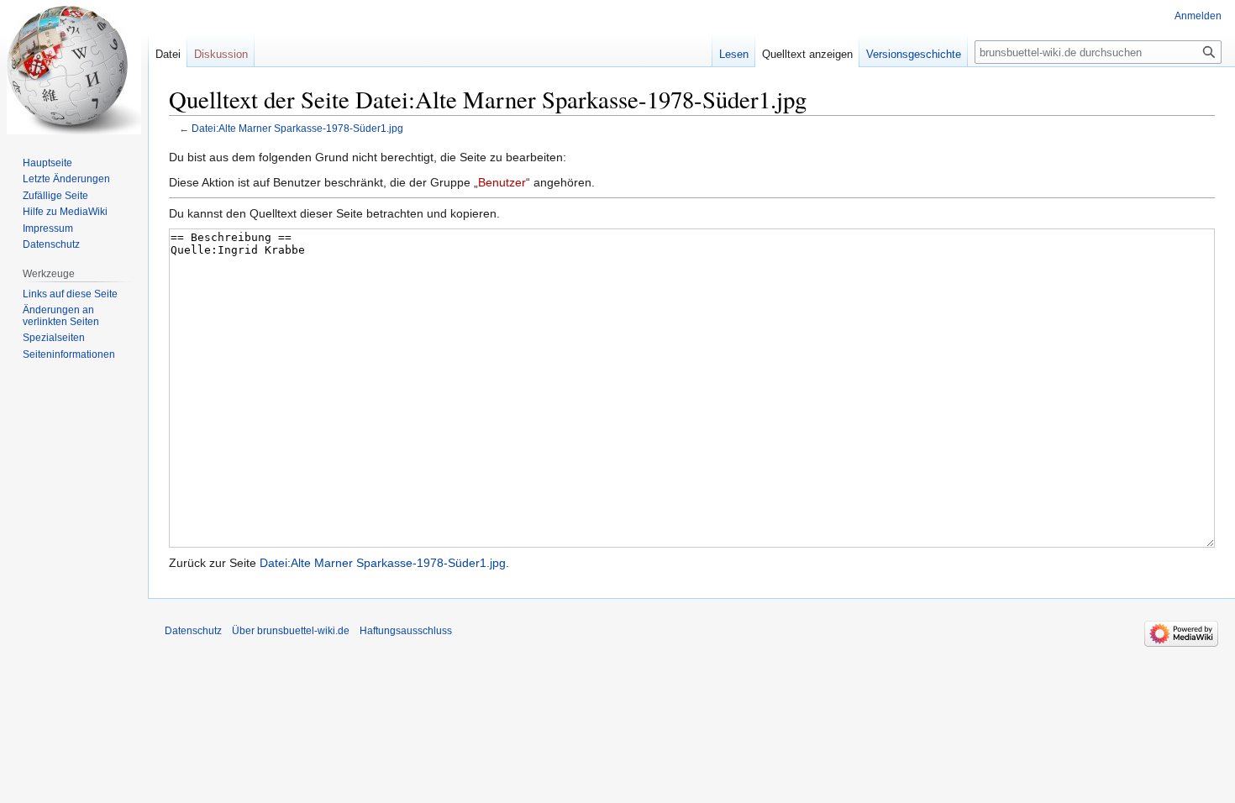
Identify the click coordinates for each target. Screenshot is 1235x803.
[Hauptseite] (74, 67)
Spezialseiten (54, 338)
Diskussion (221, 54)
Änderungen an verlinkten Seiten (61, 316)
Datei (168, 54)
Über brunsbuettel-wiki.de (290, 631)
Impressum (48, 228)
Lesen (734, 54)
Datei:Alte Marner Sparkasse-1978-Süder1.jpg (297, 128)
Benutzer (502, 182)
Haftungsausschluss (406, 631)
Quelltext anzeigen (807, 54)
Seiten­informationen (69, 354)
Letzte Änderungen (66, 179)
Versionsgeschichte (913, 54)
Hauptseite (47, 163)
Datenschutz (51, 244)
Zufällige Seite (55, 196)
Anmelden (1198, 16)
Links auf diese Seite (70, 294)
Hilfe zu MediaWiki (65, 212)
